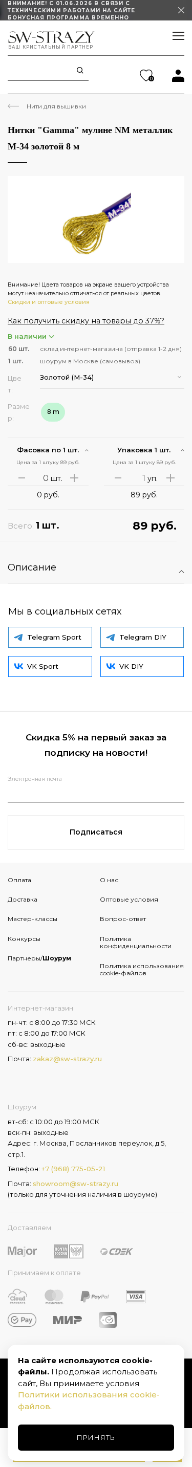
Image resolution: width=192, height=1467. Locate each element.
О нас (109, 880)
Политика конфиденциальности (136, 942)
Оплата (19, 880)
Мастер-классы (32, 919)
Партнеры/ (39, 958)
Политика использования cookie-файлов (142, 969)
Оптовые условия (129, 899)
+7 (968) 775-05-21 (73, 1169)
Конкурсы (24, 939)
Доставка (22, 899)
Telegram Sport (54, 637)
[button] (112, 377)
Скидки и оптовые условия (49, 301)
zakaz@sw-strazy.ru (67, 1059)
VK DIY (131, 666)
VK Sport (42, 666)
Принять (96, 1437)
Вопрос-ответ (123, 919)
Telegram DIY (142, 637)
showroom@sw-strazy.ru (75, 1183)
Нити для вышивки (56, 106)
